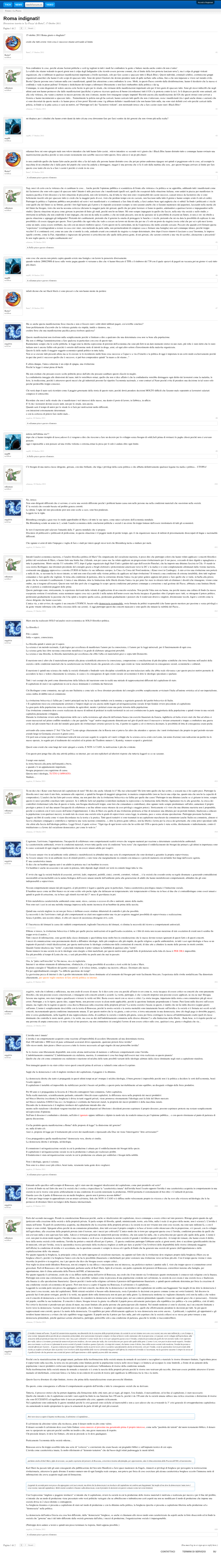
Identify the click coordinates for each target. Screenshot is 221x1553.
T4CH (8, 4)
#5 (217, 242)
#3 (217, 136)
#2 (217, 109)
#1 (217, 52)
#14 (216, 832)
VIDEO (49, 4)
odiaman (9, 88)
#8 (217, 418)
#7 (217, 308)
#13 (216, 781)
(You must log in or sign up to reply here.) (199, 1545)
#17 (216, 1169)
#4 (217, 172)
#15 (216, 982)
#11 (216, 547)
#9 (217, 451)
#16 (216, 1026)
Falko (31, 247)
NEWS (18, 4)
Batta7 (41, 23)
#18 (216, 1206)
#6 (217, 275)
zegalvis (8, 344)
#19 (216, 1322)
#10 (216, 484)
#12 (216, 611)
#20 (216, 1529)
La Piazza (29, 23)
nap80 (7, 138)
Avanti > (31, 28)
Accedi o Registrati (205, 2)
